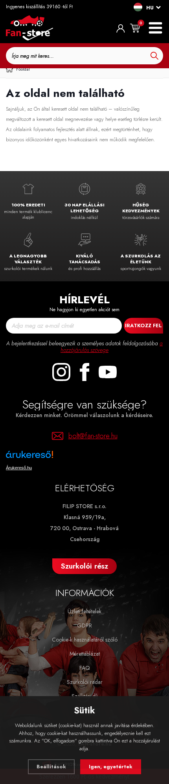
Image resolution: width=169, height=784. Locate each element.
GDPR (84, 625)
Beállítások (51, 766)
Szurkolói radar (85, 682)
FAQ (84, 668)
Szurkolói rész (84, 566)
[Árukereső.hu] (53, 457)
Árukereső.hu (19, 467)
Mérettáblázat (85, 654)
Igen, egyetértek (110, 766)
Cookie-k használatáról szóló (85, 640)
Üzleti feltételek (84, 611)
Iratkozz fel (143, 325)
